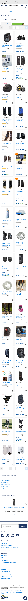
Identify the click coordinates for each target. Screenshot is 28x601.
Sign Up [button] (23, 526)
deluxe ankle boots (5, 482)
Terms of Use (3, 590)
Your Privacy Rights (19, 590)
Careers (2, 593)
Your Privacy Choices (6, 592)
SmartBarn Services (6, 545)
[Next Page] (26, 27)
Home (2, 11)
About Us (3, 569)
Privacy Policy (10, 590)
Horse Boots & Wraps (9, 11)
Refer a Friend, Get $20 (7, 576)
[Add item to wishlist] (12, 52)
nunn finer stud (4, 486)
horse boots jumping (5, 484)
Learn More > (14, 515)
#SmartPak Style (5, 578)
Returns (3, 558)
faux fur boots (4, 488)
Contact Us (4, 543)
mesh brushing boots (5, 480)
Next (26, 504)
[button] (25, 8)
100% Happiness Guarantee (8, 562)
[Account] (6, 5)
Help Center (4, 555)
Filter (5, 19)
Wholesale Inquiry (5, 550)
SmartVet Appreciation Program (9, 547)
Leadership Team (5, 571)
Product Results (6, 23)
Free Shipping (4, 560)
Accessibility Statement (17, 592)
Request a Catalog (6, 574)
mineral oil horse (4, 478)
